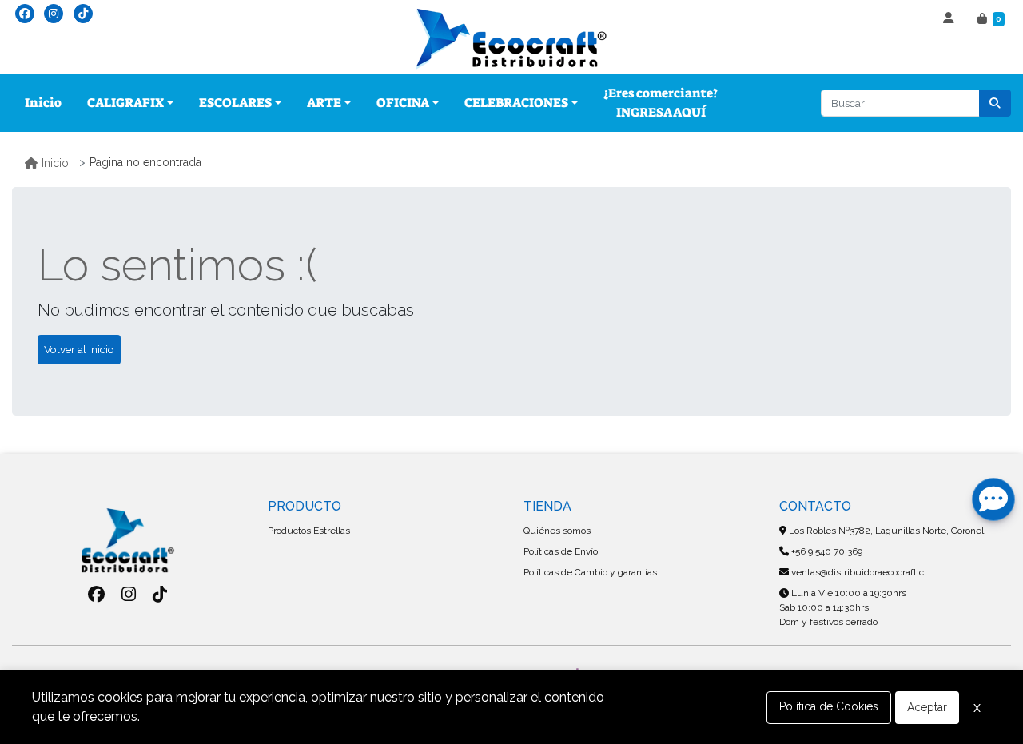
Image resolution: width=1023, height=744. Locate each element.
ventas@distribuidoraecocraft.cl (857, 572)
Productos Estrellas (309, 530)
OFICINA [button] (402, 102)
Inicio (43, 102)
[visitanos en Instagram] (53, 13)
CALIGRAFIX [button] (125, 102)
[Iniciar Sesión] (951, 19)
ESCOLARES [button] (235, 102)
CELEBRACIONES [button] (516, 102)
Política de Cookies (828, 706)
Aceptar (927, 707)
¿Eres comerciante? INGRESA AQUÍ (660, 103)
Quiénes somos (557, 530)
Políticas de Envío (560, 551)
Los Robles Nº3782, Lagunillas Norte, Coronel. (886, 530)
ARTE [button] (324, 102)
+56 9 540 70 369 (825, 551)
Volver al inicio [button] (79, 349)
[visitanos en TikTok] (83, 13)
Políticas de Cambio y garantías (590, 572)
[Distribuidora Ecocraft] (511, 39)
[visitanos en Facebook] (24, 13)
